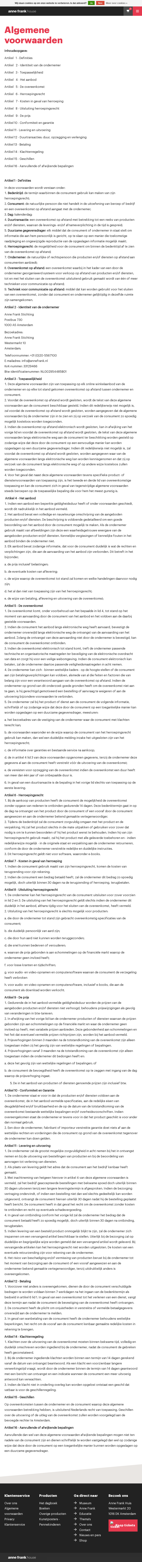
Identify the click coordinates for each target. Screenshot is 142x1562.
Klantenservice (14, 1524)
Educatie (85, 1513)
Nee (100, 3)
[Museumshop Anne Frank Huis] (72, 11)
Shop (83, 1540)
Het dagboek (48, 1503)
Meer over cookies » (116, 3)
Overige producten (52, 1513)
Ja (91, 3)
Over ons (10, 1503)
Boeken (44, 1508)
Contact (84, 1530)
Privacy (9, 1519)
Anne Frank (87, 1508)
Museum (85, 1503)
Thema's (85, 1519)
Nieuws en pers (90, 1535)
